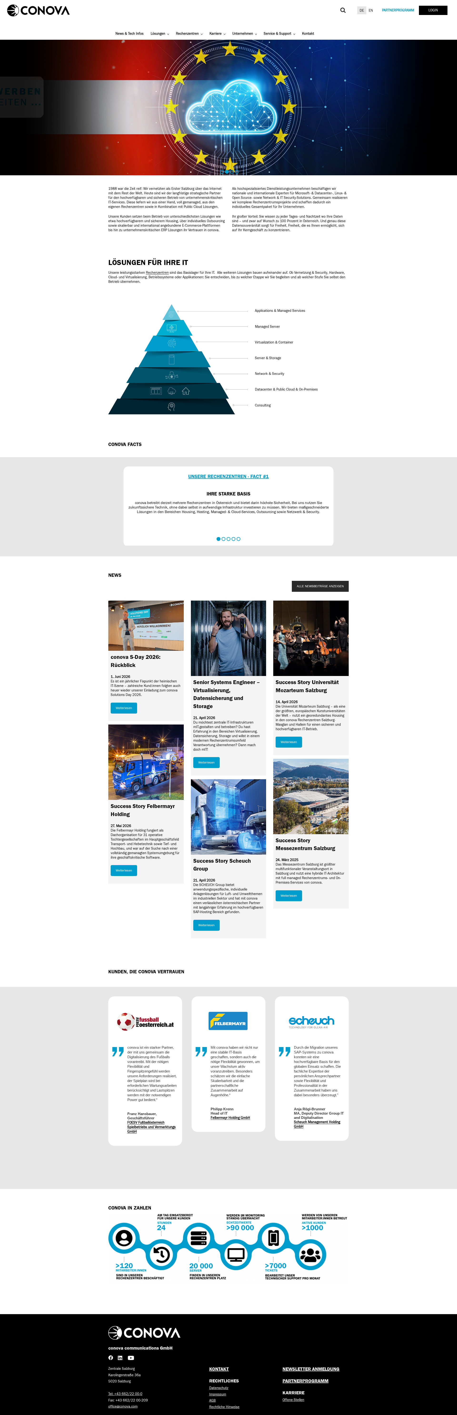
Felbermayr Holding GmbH (147, 1118)
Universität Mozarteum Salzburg (318, 1132)
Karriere (215, 34)
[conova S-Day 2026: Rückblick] (146, 626)
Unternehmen (242, 34)
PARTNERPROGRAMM (398, 10)
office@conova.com (123, 1407)
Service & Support (277, 34)
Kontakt (308, 34)
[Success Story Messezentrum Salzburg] (311, 796)
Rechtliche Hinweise (224, 1407)
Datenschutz (218, 1388)
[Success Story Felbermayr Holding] (146, 762)
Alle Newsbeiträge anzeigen (320, 586)
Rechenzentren (187, 34)
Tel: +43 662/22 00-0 (125, 1394)
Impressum (217, 1394)
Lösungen (158, 34)
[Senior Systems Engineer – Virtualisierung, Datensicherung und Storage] (228, 638)
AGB (212, 1401)
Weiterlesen (124, 708)
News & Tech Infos (129, 34)
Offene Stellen (293, 1400)
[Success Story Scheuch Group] (228, 817)
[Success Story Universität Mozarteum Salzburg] (311, 638)
